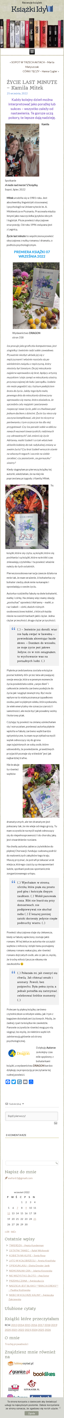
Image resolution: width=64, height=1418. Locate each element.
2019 (54, 1325)
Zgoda (31, 1413)
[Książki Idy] (32, 9)
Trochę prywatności (16, 1344)
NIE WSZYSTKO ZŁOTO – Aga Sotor (29, 1275)
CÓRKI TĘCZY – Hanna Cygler (40, 71)
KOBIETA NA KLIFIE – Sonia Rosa (27, 1255)
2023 (28, 1329)
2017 (41, 1325)
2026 (48, 1329)
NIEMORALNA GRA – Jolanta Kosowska (30, 1270)
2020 (8, 1329)
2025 (41, 1329)
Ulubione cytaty (20, 1308)
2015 (27, 1325)
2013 (14, 1325)
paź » (13, 1231)
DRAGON (38, 1065)
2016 (34, 1325)
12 (8, 1213)
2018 (47, 1325)
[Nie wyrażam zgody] (59, 1407)
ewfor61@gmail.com (20, 1178)
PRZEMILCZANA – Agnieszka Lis (26, 1280)
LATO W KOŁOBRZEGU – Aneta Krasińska (32, 1260)
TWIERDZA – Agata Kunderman (26, 1245)
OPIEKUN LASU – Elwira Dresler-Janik (29, 1265)
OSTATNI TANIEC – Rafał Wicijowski (29, 1250)
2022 (21, 1329)
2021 (14, 1329)
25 (34, 1218)
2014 (21, 1325)
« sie (7, 1231)
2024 (34, 1329)
